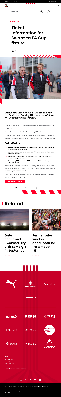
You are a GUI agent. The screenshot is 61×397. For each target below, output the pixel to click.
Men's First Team (43, 188)
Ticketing (15, 21)
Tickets (15, 1)
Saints (6, 1)
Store (10, 1)
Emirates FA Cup (28, 188)
